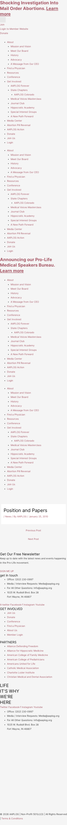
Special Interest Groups (24, 112)
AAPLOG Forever (20, 85)
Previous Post (33, 530)
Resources (13, 72)
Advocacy (16, 59)
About (10, 42)
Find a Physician (16, 68)
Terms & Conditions (12, 818)
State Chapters (19, 90)
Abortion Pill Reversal (18, 125)
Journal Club (17, 103)
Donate (11, 134)
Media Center (14, 120)
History (15, 55)
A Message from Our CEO (25, 64)
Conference (13, 77)
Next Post (33, 539)
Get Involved (14, 81)
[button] (3, 20)
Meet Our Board (19, 51)
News (8, 516)
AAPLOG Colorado (24, 94)
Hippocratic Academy (23, 107)
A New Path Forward (22, 116)
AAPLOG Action (15, 129)
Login (10, 142)
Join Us (11, 138)
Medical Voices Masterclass (26, 98)
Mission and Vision (21, 46)
